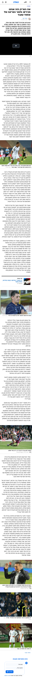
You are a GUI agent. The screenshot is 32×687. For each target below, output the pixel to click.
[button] (25, 2)
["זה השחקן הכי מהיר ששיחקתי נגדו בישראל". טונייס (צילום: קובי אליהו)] (16, 606)
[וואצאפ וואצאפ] (6, 2)
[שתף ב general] (3, 2)
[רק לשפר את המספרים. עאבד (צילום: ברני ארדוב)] (16, 636)
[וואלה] (16, 2)
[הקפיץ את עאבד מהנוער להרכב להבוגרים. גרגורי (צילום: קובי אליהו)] (16, 303)
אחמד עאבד (27, 652)
